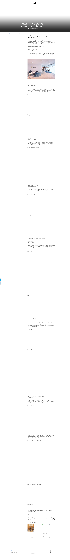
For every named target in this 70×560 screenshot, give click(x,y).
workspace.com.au (31, 504)
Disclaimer (33, 553)
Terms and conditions (35, 550)
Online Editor (32, 28)
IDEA (41, 550)
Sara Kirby (51, 536)
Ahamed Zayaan (30, 536)
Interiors (32, 21)
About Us (22, 550)
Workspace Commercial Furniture (35, 35)
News (34, 21)
